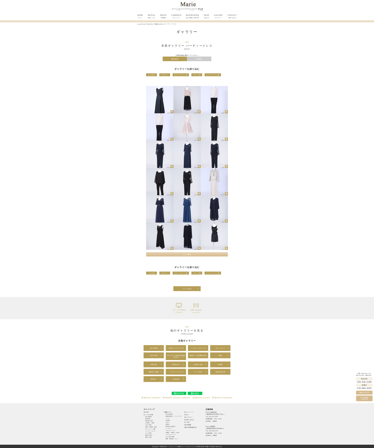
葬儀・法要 (148, 437)
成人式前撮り (169, 414)
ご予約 (187, 422)
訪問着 (220, 364)
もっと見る (187, 254)
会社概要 (188, 425)
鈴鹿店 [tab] (199, 59)
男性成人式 (176, 364)
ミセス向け (151, 75)
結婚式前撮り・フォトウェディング (174, 417)
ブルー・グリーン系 (180, 75)
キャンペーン (189, 412)
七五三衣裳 (154, 355)
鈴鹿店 (364, 385)
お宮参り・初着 (149, 423)
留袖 (220, 355)
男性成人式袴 (149, 420)
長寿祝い (154, 379)
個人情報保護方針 (191, 427)
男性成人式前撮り (171, 426)
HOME (147, 412)
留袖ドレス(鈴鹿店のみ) (198, 355)
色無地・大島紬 (154, 372)
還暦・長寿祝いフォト (172, 438)
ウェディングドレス (198, 348)
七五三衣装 (148, 425)
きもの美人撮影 (170, 436)
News (187, 414)
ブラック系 (197, 75)
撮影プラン (168, 412)
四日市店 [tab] (174, 59)
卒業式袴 (154, 364)
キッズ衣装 (148, 433)
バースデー (169, 428)
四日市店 (364, 379)
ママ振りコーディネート (175, 348)
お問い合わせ (189, 419)
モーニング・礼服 (150, 429)
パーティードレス (150, 431)
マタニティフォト (171, 430)
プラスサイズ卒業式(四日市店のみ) (175, 356)
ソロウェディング (171, 434)
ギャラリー (188, 417)
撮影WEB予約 (364, 392)
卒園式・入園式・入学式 (173, 432)
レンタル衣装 (149, 414)
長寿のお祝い (149, 435)
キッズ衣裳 (198, 372)
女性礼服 (176, 379)
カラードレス (220, 348)
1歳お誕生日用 (220, 372)
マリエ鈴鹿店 (211, 426)
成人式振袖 (154, 348)
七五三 (167, 422)
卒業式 (167, 424)
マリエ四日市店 (212, 412)
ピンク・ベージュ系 (212, 75)
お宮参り (168, 420)
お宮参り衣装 (198, 364)
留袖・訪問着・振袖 (151, 427)
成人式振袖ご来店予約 (364, 398)
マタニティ (165, 75)
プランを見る (187, 289)
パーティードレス (176, 372)
